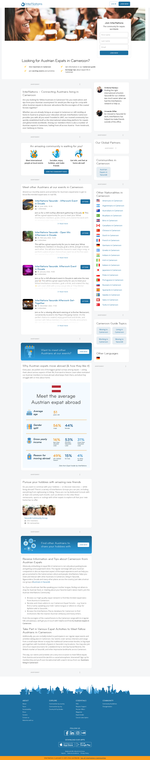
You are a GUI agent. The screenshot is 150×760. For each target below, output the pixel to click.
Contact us (26, 717)
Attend (85, 202)
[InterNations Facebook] (66, 733)
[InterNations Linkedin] (72, 733)
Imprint (63, 753)
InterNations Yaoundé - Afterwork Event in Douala (56, 202)
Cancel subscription (82, 717)
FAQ (77, 704)
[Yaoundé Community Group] (40, 515)
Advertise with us (28, 720)
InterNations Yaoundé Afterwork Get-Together (55, 302)
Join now (114, 53)
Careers (25, 715)
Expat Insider (80, 715)
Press (24, 712)
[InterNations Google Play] (83, 744)
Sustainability (27, 709)
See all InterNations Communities (93, 758)
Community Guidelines (110, 704)
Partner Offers (80, 709)
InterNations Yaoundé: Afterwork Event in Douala (55, 268)
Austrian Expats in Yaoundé (103, 172)
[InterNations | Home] (31, 4)
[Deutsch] (98, 358)
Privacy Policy (85, 753)
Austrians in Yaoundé (41, 582)
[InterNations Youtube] (83, 733)
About (24, 704)
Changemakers (107, 706)
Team (24, 706)
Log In (113, 4)
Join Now (124, 4)
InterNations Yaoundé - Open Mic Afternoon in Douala (53, 234)
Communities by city (55, 706)
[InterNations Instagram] (77, 733)
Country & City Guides (56, 709)
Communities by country (56, 704)
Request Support (81, 706)
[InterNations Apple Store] (67, 744)
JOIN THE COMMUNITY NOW (56, 172)
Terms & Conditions (73, 753)
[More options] (80, 84)
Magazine (79, 712)
